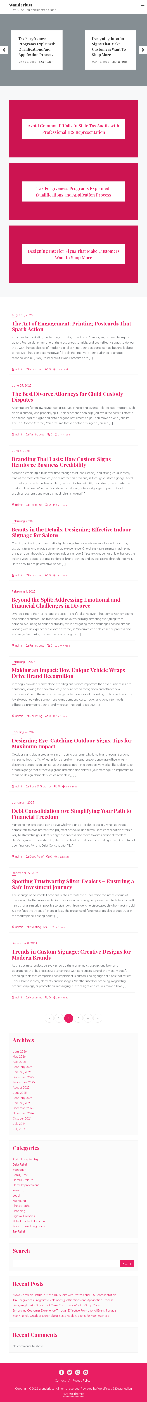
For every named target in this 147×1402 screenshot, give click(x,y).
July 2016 (19, 1129)
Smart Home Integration (29, 1226)
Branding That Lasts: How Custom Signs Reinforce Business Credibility (61, 461)
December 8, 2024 (24, 943)
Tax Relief (46, 61)
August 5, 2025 (22, 315)
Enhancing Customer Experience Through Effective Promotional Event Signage (64, 1310)
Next (143, 50)
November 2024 (23, 1113)
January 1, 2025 (23, 802)
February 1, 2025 (23, 662)
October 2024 (22, 1118)
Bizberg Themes (73, 1394)
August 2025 (21, 1087)
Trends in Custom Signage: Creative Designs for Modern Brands (71, 954)
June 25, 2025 (22, 385)
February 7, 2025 (23, 521)
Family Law (36, 434)
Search (21, 1251)
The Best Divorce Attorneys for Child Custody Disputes (67, 396)
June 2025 (20, 1092)
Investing (35, 927)
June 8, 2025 (21, 450)
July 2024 (19, 1123)
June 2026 (20, 1051)
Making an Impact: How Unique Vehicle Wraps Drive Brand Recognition (68, 672)
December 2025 (23, 1077)
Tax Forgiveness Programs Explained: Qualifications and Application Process (36, 46)
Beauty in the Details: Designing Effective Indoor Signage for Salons (71, 532)
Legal (16, 1195)
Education (19, 1169)
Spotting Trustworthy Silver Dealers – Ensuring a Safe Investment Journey (73, 884)
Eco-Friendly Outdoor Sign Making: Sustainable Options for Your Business (61, 1315)
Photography (21, 1205)
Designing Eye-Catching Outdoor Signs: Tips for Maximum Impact (72, 743)
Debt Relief (36, 856)
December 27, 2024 (25, 873)
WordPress (104, 1388)
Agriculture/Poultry (25, 1159)
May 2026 (19, 1056)
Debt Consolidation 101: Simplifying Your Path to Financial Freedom (71, 813)
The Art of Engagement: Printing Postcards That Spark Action (71, 326)
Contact (60, 1380)
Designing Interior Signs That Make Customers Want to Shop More (109, 46)
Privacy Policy (81, 1380)
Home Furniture (23, 1180)
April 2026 (19, 1061)
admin (18, 369)
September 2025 (24, 1082)
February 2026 (22, 1067)
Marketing (119, 61)
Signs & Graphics (40, 786)
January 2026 (22, 1072)
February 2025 (22, 1098)
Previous (4, 50)
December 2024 (23, 1108)
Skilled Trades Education (29, 1221)
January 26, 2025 (24, 732)
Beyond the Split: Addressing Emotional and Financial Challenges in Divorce (66, 602)
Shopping (19, 1211)
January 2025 (22, 1103)
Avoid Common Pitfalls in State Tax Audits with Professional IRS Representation (64, 1295)
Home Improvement (26, 1185)
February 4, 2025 (23, 591)
